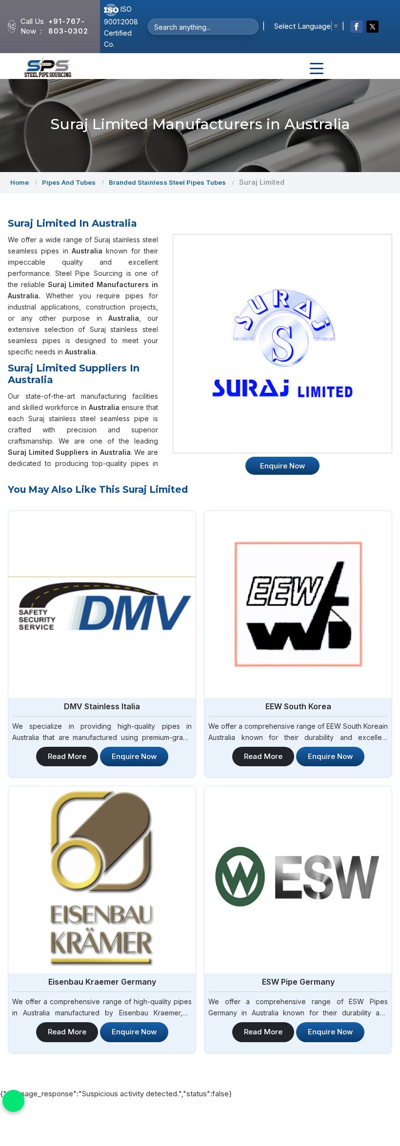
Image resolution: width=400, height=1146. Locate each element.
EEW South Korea (298, 706)
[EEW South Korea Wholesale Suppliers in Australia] (298, 604)
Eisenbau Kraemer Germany (102, 982)
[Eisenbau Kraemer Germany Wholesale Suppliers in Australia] (102, 879)
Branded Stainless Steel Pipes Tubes (167, 182)
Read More (67, 756)
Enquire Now (134, 756)
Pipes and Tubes (69, 182)
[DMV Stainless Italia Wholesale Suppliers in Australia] (102, 604)
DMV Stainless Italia (102, 706)
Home (19, 182)
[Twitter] (372, 26)
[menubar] (316, 68)
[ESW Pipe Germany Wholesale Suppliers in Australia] (298, 879)
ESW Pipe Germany (298, 982)
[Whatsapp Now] (13, 1101)
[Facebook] (356, 26)
